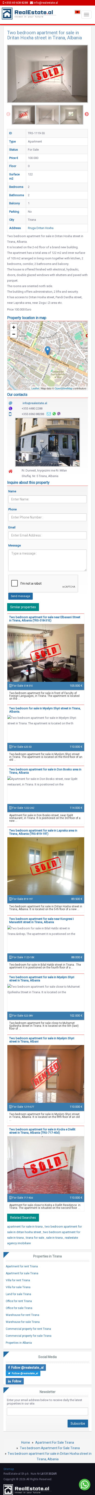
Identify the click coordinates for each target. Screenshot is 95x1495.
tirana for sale (35, 1237)
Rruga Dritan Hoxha (40, 228)
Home (25, 1442)
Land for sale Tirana (18, 1294)
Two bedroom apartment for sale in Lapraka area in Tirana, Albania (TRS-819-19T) (43, 832)
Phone (12, 509)
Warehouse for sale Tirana (23, 1322)
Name (12, 491)
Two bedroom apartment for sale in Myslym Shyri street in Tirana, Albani (41, 1039)
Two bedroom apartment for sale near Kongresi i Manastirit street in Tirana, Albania (41, 920)
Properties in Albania (19, 1342)
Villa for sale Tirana (18, 1287)
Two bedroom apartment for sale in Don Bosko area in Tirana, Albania (45, 771)
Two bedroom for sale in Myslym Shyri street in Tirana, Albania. (45, 710)
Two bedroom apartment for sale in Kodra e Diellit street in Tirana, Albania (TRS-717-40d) (42, 1131)
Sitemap (8, 1469)
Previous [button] (8, 114)
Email (11, 527)
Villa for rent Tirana (18, 1280)
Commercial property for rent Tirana (28, 1329)
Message (14, 545)
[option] (23, 114)
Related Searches (23, 1217)
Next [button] (86, 114)
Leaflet (35, 388)
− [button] (13, 334)
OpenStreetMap (63, 388)
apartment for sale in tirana (25, 1226)
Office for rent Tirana (19, 1301)
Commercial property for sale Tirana (28, 1335)
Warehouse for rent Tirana (22, 1315)
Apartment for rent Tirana (22, 1266)
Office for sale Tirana (19, 1308)
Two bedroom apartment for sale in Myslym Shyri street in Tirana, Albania (41, 978)
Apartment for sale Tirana (22, 1273)
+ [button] (13, 327)
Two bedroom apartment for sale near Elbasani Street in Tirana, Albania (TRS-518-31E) (44, 618)
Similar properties (23, 607)
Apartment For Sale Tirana (54, 1442)
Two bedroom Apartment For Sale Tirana (50, 1448)
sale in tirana (54, 1237)
